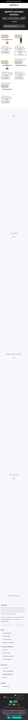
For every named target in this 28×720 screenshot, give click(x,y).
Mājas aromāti (6, 653)
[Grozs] (25, 5)
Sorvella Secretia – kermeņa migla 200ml (20, 73)
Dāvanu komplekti (7, 659)
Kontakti (5, 677)
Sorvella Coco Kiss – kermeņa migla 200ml (20, 47)
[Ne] (26, 715)
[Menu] (2, 5)
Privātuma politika (8, 674)
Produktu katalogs (13, 17)
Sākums (4, 17)
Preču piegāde (6, 636)
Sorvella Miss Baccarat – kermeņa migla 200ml (7, 73)
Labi (9, 717)
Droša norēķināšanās (8, 671)
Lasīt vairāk (5, 52)
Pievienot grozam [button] (20, 53)
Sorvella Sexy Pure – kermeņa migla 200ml (6, 97)
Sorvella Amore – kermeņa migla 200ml (6, 47)
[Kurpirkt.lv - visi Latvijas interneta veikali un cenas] (19, 697)
